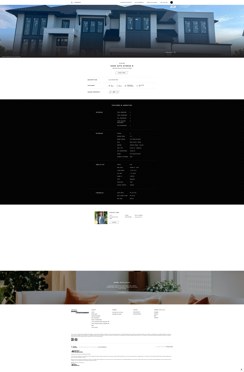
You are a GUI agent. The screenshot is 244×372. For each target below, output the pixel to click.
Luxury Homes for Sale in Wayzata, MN (100, 323)
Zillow (155, 315)
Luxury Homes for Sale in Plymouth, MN (100, 321)
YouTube (156, 314)
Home (93, 312)
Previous (71, 52)
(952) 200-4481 (164, 2)
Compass (156, 317)
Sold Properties (139, 2)
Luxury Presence (102, 347)
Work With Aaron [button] (152, 2)
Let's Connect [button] (122, 292)
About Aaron (94, 314)
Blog (92, 325)
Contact (114, 222)
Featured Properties (126, 2)
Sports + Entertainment (97, 319)
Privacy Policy (169, 346)
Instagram (156, 312)
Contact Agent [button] (121, 72)
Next (73, 52)
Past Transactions (95, 317)
